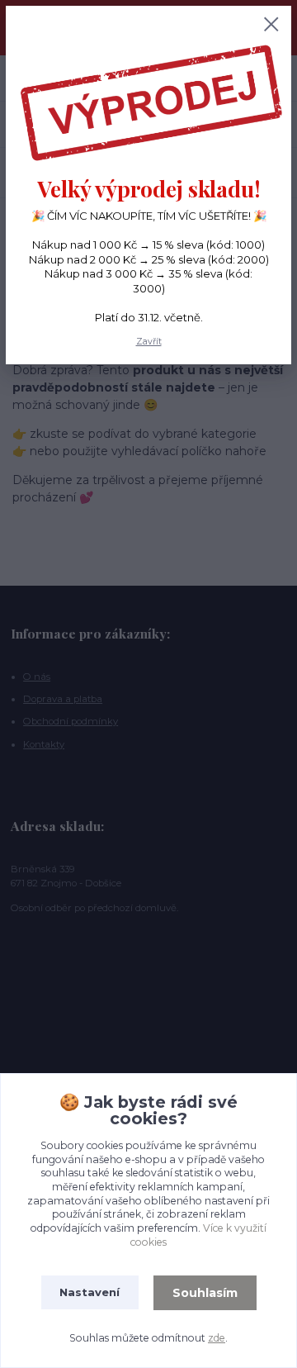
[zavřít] (271, 25)
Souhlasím (205, 1292)
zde (216, 1338)
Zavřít (149, 341)
